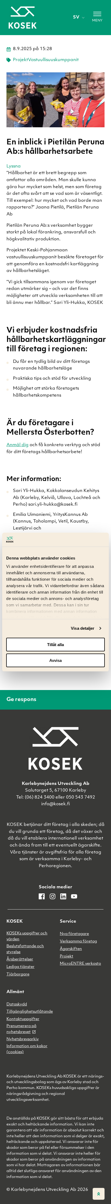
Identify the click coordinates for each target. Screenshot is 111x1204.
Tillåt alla (55, 644)
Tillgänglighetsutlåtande (29, 1011)
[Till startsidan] (22, 17)
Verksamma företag (78, 941)
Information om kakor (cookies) (26, 1049)
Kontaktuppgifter (22, 1019)
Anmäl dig (17, 445)
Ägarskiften (71, 949)
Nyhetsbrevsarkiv (22, 1039)
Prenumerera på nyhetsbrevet (21, 1029)
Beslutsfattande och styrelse (25, 949)
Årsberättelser (19, 959)
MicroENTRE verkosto (80, 964)
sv (76, 17)
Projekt (66, 956)
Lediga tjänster (20, 967)
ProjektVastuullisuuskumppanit (46, 60)
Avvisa (55, 660)
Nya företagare (74, 934)
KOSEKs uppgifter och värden (26, 936)
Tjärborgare (17, 974)
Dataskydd (16, 1004)
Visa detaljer (82, 628)
